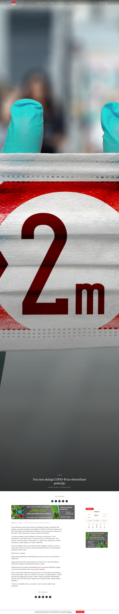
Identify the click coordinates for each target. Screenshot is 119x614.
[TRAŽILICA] (96, 3)
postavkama (69, 612)
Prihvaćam (80, 611)
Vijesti (59, 475)
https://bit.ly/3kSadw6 (38, 569)
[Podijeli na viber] (67, 501)
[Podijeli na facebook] (52, 501)
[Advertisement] (97, 559)
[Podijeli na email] (59, 501)
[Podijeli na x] (56, 501)
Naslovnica (14, 522)
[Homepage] (13, 3)
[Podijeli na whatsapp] (63, 501)
